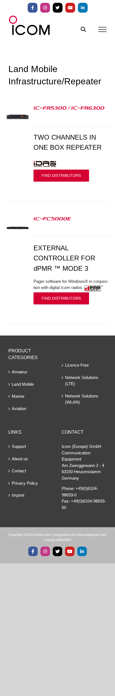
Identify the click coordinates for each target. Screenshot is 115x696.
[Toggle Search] (83, 29)
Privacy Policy (25, 483)
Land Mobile (23, 384)
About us (20, 458)
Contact (19, 470)
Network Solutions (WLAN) (81, 399)
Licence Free (77, 365)
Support (19, 446)
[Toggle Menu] (102, 29)
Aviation (19, 408)
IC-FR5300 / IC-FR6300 (68, 107)
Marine (18, 396)
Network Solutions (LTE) (81, 380)
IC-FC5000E (52, 218)
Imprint (18, 495)
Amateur (19, 371)
